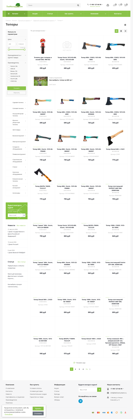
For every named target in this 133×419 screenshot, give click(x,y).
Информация (59, 385)
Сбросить (17, 93)
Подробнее (9, 414)
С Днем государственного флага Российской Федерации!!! (16, 234)
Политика (9, 403)
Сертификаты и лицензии (15, 397)
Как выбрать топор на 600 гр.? (60, 80)
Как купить (34, 385)
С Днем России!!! (13, 244)
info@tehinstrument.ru (118, 393)
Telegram (80, 401)
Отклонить (38, 413)
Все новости (21, 225)
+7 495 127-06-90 (95, 4)
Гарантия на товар (36, 397)
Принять (38, 408)
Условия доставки (36, 391)
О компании (10, 388)
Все (87, 369)
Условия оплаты (36, 388)
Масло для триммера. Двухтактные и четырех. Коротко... (15, 276)
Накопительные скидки (38, 394)
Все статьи (21, 262)
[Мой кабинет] (108, 5)
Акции (56, 388)
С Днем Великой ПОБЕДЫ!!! (16, 252)
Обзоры (57, 400)
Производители (11, 400)
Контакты (9, 391)
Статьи (56, 391)
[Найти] (78, 5)
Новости (9, 394)
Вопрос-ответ (59, 397)
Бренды (57, 394)
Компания (10, 385)
